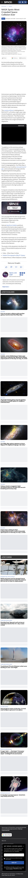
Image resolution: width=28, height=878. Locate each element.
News (3, 18)
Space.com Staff (11, 18)
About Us (4, 840)
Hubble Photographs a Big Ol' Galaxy (14, 255)
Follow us (15, 58)
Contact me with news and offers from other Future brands (13, 859)
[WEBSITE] (20, 275)
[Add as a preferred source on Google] (7, 834)
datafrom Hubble (11, 225)
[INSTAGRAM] (24, 273)
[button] (25, 2)
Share (5, 58)
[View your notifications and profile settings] (22, 2)
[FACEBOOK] (20, 273)
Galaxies (10, 6)
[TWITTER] (22, 273)
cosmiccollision (8, 110)
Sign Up (14, 862)
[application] (14, 134)
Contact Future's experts (7, 843)
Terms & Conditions (9, 868)
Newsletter (23, 58)
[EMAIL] (22, 275)
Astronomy (3, 6)
